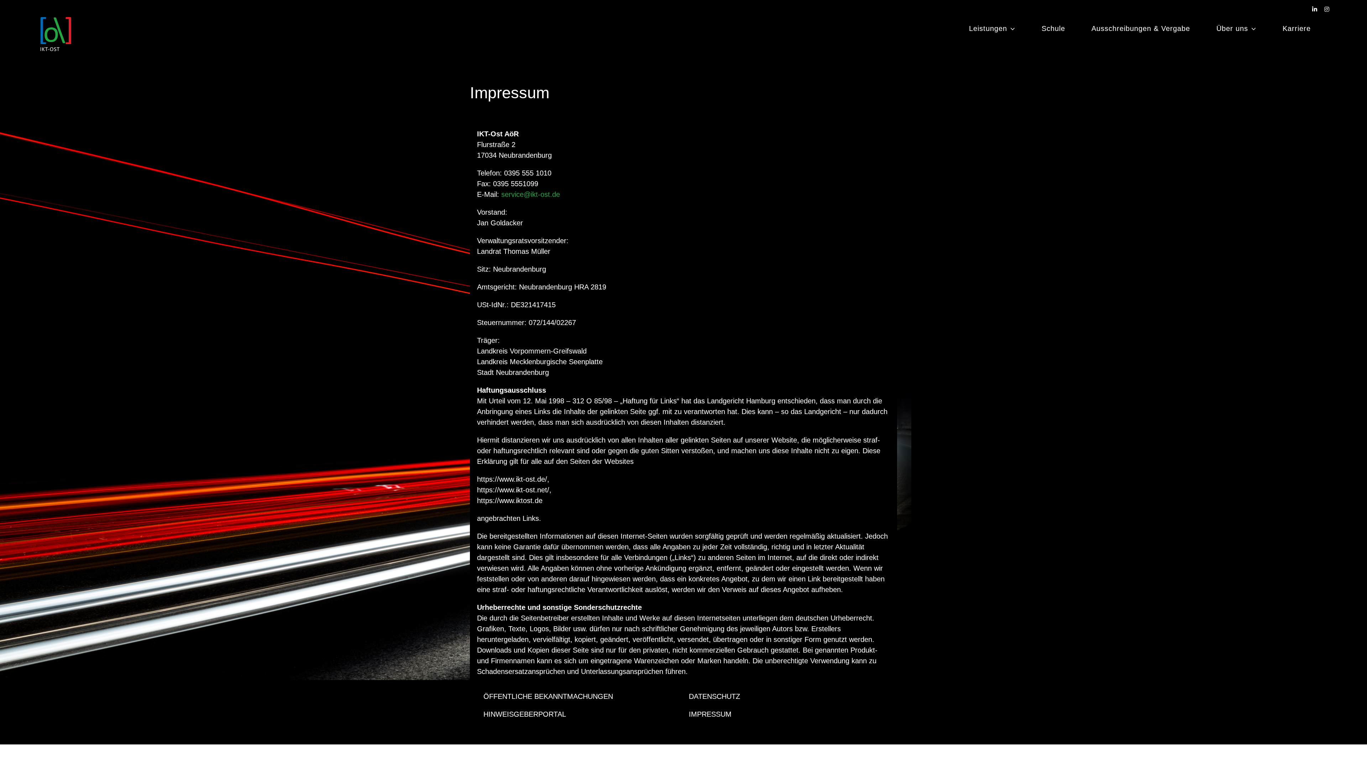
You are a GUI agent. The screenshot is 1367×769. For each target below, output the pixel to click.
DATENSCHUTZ (714, 696)
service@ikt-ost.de (530, 194)
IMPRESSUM (710, 714)
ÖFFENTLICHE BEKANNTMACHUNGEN (548, 696)
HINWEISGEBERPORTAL (524, 714)
